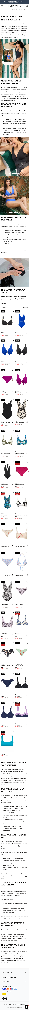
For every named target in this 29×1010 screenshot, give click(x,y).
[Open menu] (1, 6)
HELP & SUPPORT (7, 972)
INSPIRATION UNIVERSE (13, 13)
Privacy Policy (8, 1004)
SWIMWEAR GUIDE (24, 13)
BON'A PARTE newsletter (9, 977)
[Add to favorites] (13, 311)
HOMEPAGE (3, 13)
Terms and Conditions (19, 1004)
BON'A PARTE (6, 981)
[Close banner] (26, 2)
